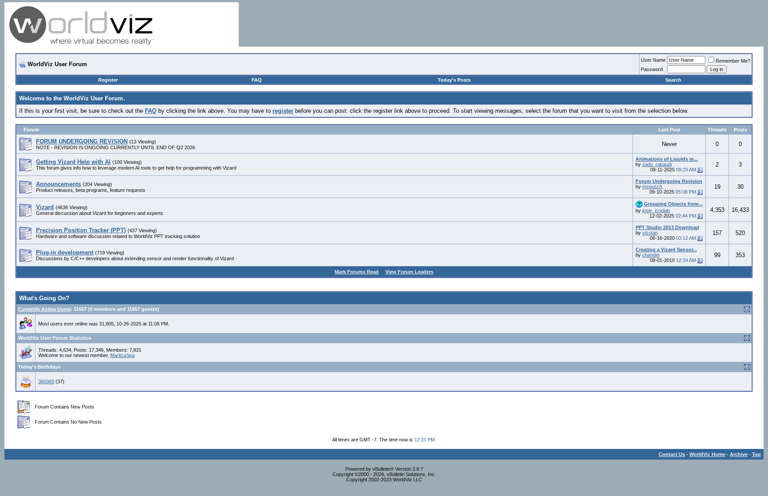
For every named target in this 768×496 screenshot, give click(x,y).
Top (756, 454)
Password (652, 69)
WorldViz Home (707, 454)
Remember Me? (733, 60)
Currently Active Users (44, 309)
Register (108, 80)
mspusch (652, 186)
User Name (653, 60)
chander (651, 255)
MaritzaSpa (122, 355)
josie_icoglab (656, 210)
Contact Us (672, 454)
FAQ (257, 80)
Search (673, 80)
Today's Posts (454, 80)
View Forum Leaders (409, 271)
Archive (739, 454)
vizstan (650, 232)
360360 (46, 381)
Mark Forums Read (357, 271)
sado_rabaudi (657, 164)
